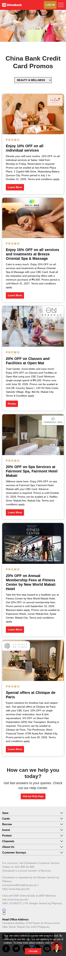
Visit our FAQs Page (33, 796)
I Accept (33, 951)
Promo (12, 403)
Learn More (15, 187)
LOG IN (50, 4)
